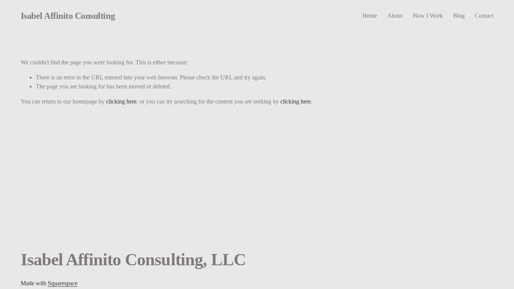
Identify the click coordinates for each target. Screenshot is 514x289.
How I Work (428, 15)
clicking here (121, 101)
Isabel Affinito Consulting (68, 16)
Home (369, 15)
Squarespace (63, 283)
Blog (459, 15)
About (394, 15)
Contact (484, 15)
